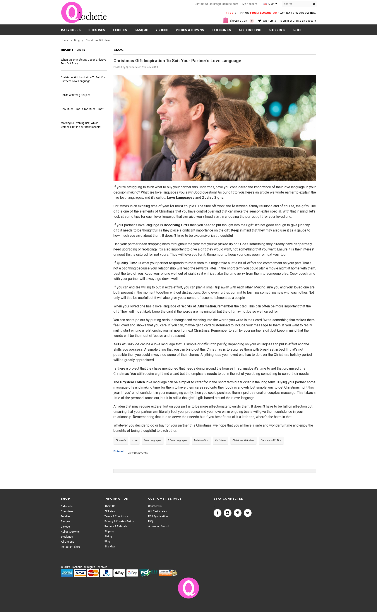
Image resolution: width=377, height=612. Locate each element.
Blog (77, 40)
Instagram (227, 513)
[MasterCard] (93, 573)
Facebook (217, 513)
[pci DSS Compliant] (148, 573)
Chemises (96, 30)
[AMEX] (67, 573)
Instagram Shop (70, 546)
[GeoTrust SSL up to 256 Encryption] (168, 573)
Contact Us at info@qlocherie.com (216, 3)
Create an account (304, 20)
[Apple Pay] (119, 573)
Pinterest (118, 451)
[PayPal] (106, 573)
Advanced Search (159, 526)
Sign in (284, 20)
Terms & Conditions (116, 516)
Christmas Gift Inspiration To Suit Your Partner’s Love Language (83, 79)
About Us (110, 506)
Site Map (110, 546)
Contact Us (155, 506)
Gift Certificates (157, 511)
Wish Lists (269, 20)
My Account (249, 3)
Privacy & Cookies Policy (119, 521)
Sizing (108, 536)
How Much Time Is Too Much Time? (82, 109)
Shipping (110, 531)
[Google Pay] (132, 573)
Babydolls (71, 30)
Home (64, 40)
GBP (271, 3)
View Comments (138, 453)
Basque (141, 30)
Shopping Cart (241, 20)
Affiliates (110, 511)
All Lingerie (250, 30)
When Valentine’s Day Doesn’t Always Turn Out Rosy (83, 61)
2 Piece (162, 30)
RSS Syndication (158, 516)
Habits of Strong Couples (76, 95)
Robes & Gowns (190, 30)
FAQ (150, 521)
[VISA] (80, 573)
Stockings (221, 30)
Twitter (248, 513)
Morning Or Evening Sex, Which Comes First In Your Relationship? (81, 125)
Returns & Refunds (116, 526)
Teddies (120, 30)
